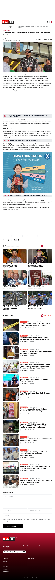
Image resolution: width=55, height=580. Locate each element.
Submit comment (11, 526)
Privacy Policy (27, 577)
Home (4, 27)
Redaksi (5, 561)
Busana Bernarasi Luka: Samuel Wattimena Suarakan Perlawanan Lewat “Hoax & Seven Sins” (28, 116)
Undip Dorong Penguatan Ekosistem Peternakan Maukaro (25, 140)
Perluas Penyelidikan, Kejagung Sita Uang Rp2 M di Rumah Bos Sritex (28, 195)
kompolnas (31, 236)
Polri (36, 236)
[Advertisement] (27, 10)
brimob (14, 236)
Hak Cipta (5, 569)
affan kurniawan (7, 236)
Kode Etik (5, 566)
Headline (25, 236)
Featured (19, 236)
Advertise (42, 577)
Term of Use (35, 577)
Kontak (5, 564)
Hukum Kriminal (6, 30)
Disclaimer (6, 571)
